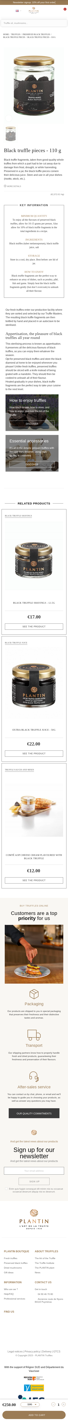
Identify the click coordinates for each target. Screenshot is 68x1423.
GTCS (56, 1351)
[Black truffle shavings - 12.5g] (34, 556)
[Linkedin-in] (44, 1345)
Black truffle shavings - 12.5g (34, 603)
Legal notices (15, 1351)
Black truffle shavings (18, 516)
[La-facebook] (37, 1345)
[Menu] (5, 10)
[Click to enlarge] (9, 118)
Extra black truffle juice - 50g (34, 730)
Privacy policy (32, 1351)
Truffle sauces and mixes (19, 770)
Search (64, 23)
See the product (34, 626)
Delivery (46, 1351)
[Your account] (52, 10)
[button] (32, 424)
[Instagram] (31, 1345)
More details (14, 186)
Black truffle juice (16, 643)
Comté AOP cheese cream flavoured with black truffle (34, 857)
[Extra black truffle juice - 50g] (34, 683)
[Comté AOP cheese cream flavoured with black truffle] (34, 810)
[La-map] (24, 1345)
